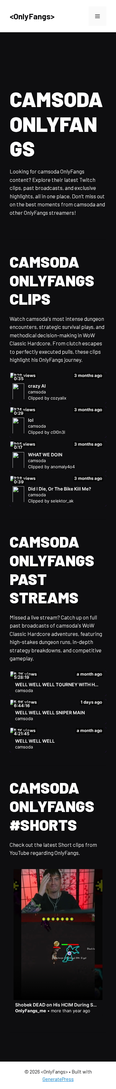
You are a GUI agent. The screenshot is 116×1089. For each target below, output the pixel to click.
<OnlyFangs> (32, 16)
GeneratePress (58, 1079)
